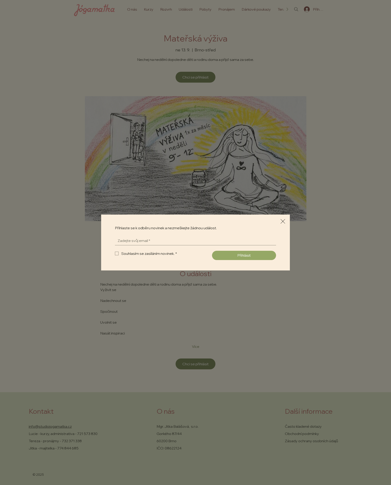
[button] (283, 221)
